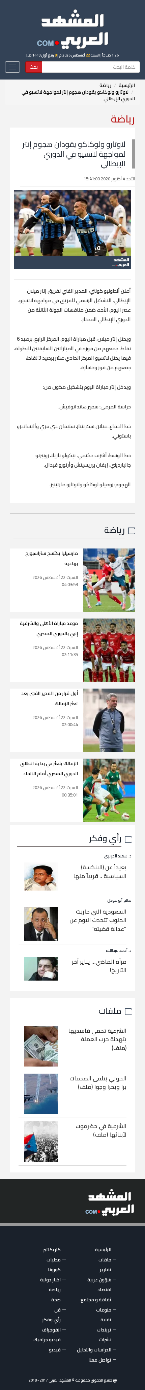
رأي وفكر (105, 838)
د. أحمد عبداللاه (119, 950)
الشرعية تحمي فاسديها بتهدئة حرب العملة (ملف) (97, 1039)
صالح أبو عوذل (119, 900)
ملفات (109, 1010)
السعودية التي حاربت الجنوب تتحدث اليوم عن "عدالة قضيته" (97, 920)
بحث (34, 67)
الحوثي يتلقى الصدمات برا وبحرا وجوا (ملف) (97, 1083)
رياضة (105, 85)
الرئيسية (127, 85)
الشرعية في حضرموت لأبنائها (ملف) (101, 1130)
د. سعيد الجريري (118, 856)
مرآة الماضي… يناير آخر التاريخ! (99, 966)
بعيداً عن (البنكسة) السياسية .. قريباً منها (99, 871)
